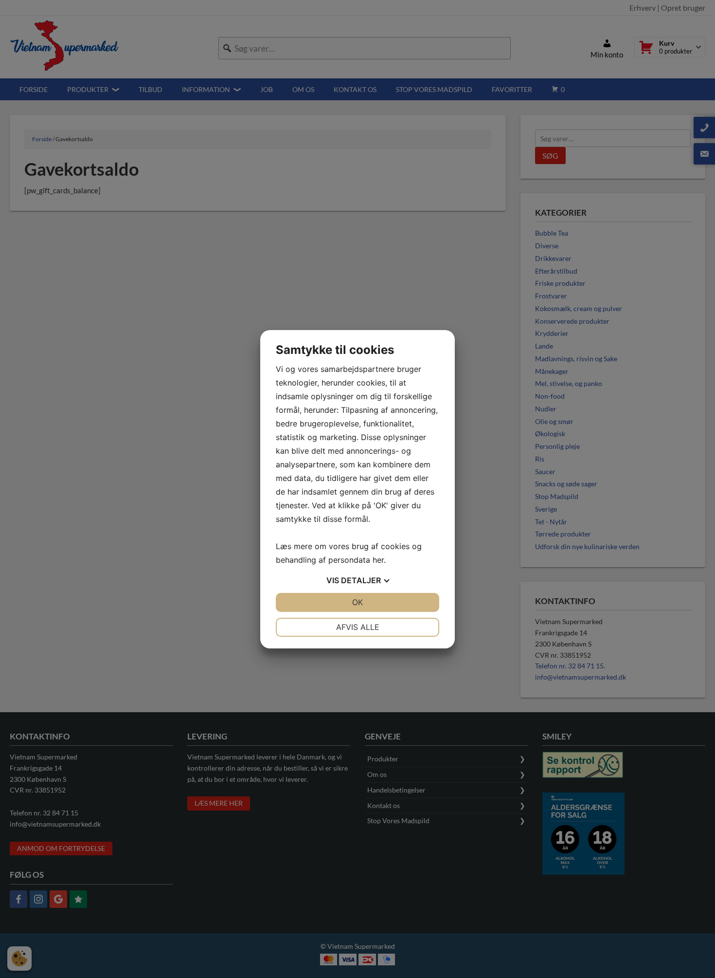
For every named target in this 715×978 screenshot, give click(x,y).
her (378, 560)
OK (357, 602)
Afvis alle (357, 627)
